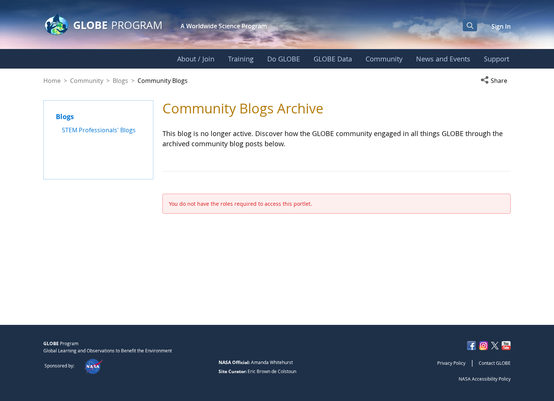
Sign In (501, 26)
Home (52, 81)
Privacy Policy (451, 363)
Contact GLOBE (495, 363)
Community (86, 81)
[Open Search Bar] (470, 25)
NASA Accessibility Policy (485, 379)
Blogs (120, 81)
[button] (496, 80)
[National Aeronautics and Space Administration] (93, 366)
